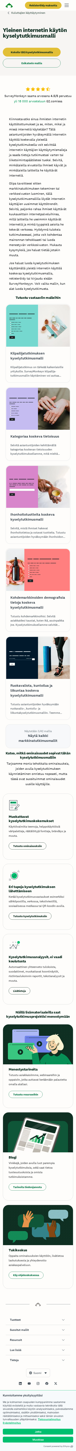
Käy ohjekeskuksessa (26, 1275)
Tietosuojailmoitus (49, 1419)
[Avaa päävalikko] (66, 5)
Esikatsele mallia (31, 63)
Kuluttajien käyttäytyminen (28, 13)
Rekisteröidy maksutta (43, 5)
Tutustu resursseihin (25, 1094)
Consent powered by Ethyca (56, 1446)
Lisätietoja (19, 991)
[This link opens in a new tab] (20, 1383)
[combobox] (38, 1373)
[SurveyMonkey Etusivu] (9, 6)
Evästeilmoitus (12, 1422)
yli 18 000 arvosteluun (29, 101)
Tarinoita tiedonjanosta (27, 1187)
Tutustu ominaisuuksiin (27, 846)
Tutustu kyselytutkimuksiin (30, 916)
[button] (38, 1320)
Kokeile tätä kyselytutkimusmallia (32, 52)
